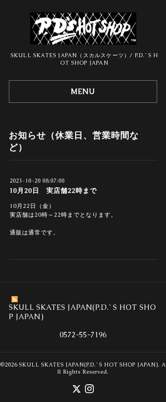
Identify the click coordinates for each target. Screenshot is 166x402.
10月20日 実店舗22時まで (53, 190)
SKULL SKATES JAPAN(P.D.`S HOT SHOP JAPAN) (88, 364)
